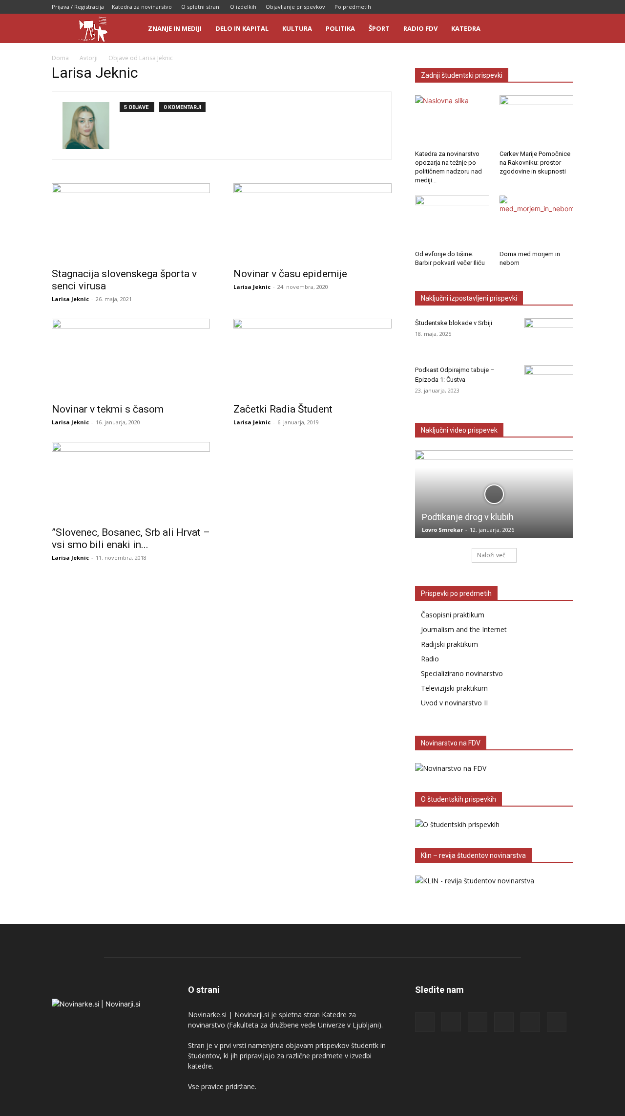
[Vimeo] (566, 7)
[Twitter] (549, 7)
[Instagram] (501, 7)
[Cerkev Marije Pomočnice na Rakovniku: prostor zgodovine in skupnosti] (537, 120)
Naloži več (491, 555)
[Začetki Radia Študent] (312, 358)
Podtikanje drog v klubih (468, 517)
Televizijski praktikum (454, 688)
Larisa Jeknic (70, 299)
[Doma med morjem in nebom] (537, 221)
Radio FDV (420, 28)
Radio (430, 658)
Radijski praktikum (449, 644)
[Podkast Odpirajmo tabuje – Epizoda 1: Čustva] (548, 382)
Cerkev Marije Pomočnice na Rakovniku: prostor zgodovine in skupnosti (535, 162)
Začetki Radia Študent (283, 409)
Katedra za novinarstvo (142, 6)
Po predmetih (352, 6)
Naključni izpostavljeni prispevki (469, 298)
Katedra (465, 28)
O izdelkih (243, 6)
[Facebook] (485, 7)
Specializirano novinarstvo (462, 673)
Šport (379, 28)
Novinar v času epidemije (290, 274)
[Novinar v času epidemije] (312, 222)
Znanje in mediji (175, 28)
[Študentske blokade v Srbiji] (548, 335)
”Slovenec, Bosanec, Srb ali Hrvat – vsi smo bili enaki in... (131, 538)
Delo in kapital (242, 28)
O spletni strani (201, 6)
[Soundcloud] (533, 7)
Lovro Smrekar (442, 529)
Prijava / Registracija (78, 6)
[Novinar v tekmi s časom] (131, 358)
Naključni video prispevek (459, 430)
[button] (561, 29)
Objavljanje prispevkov (295, 6)
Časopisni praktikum (452, 614)
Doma (60, 58)
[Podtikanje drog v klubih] (494, 494)
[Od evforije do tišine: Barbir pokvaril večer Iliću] (452, 221)
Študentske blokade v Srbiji (453, 323)
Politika (340, 28)
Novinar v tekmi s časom (108, 409)
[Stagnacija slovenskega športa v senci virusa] (131, 222)
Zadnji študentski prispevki (461, 75)
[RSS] (517, 7)
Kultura (297, 28)
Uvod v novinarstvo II (454, 702)
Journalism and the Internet (464, 629)
